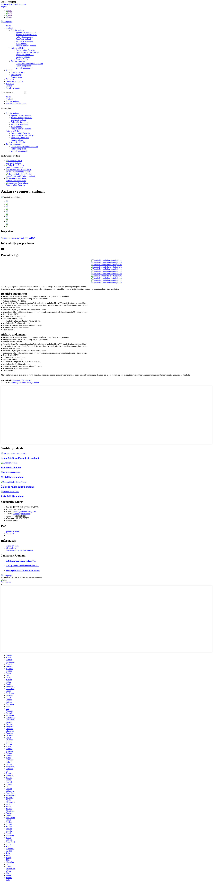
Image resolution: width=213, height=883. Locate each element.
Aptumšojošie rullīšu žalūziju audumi (20, 176)
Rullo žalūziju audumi (24, 37)
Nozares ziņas (16, 77)
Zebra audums (21, 43)
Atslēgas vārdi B (26, 550)
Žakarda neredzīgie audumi (26, 35)
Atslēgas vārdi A (12, 550)
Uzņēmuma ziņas (17, 72)
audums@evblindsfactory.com (13, 4)
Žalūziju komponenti (19, 61)
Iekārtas (9, 86)
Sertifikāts (10, 84)
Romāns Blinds (22, 59)
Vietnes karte (11, 548)
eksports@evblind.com (21, 514)
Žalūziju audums (17, 30)
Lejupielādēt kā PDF (27, 238)
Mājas (8, 26)
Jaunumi (9, 70)
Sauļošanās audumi (23, 39)
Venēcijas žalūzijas (23, 57)
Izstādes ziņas (16, 75)
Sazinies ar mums (12, 88)
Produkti (9, 28)
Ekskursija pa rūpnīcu (14, 81)
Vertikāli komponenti (24, 68)
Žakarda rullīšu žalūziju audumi (18, 172)
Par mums (10, 79)
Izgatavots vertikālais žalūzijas (27, 52)
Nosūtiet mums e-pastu (10, 238)
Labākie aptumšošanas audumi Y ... (21, 561)
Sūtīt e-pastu (6, 582)
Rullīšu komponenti (23, 66)
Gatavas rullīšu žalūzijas (25, 50)
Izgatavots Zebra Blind (25, 55)
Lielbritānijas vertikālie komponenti (29, 64)
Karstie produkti (12, 546)
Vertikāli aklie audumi (24, 41)
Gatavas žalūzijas (17, 48)
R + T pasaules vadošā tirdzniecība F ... (22, 566)
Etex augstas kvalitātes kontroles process (23, 570)
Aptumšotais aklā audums (26, 32)
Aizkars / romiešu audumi (26, 46)
